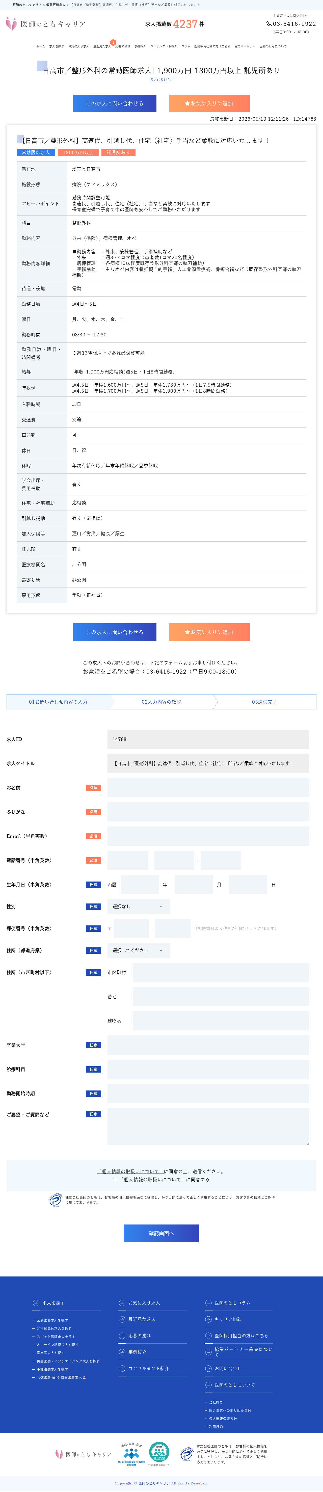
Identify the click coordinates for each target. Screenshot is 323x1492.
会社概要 (216, 1402)
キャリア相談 (228, 1319)
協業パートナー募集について (244, 1352)
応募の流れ (122, 46)
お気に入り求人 (78, 46)
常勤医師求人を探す (52, 1320)
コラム (186, 46)
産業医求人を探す (51, 1352)
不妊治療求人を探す (52, 1369)
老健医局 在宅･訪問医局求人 (59, 1377)
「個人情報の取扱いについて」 (130, 1171)
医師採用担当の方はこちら (212, 46)
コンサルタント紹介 (163, 46)
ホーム (40, 46)
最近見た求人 (102, 44)
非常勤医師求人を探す (54, 1328)
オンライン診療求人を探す (58, 1344)
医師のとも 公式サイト (227, 1434)
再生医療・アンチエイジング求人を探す (68, 1361)
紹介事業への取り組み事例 (230, 1410)
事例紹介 (140, 46)
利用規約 (216, 1426)
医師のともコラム (233, 1303)
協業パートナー (245, 46)
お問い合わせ (228, 1368)
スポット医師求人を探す (56, 1336)
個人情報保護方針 (223, 1418)
